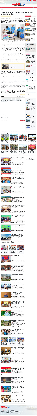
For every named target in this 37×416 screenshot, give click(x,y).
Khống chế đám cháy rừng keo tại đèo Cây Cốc (17, 275)
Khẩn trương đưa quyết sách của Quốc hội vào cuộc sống (17, 293)
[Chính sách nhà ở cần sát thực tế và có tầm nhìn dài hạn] (6, 398)
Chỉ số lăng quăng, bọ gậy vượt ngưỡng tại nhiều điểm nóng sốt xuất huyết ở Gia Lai (5, 141)
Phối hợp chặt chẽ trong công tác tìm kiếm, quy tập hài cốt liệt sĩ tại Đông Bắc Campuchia (17, 216)
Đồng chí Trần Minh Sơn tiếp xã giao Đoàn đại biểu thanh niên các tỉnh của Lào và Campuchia (17, 206)
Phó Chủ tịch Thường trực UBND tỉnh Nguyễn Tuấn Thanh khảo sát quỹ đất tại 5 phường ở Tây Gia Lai (21, 343)
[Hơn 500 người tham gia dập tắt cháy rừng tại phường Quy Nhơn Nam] (27, 34)
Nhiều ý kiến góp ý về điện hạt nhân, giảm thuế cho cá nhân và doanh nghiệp (17, 348)
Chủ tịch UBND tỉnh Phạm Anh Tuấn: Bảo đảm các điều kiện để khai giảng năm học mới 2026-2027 (17, 302)
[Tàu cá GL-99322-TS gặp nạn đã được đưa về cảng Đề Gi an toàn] (6, 380)
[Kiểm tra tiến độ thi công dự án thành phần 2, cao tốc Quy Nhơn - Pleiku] (6, 313)
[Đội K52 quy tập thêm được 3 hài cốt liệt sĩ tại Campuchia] (4, 339)
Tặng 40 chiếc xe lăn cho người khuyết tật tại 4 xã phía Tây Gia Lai (31, 50)
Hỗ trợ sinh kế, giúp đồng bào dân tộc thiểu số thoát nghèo (33, 61)
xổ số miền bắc (30, 158)
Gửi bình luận (22, 120)
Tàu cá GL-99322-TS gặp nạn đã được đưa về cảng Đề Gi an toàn (17, 378)
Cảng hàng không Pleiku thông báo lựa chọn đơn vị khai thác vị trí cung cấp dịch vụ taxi (31, 121)
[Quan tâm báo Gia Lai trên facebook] (27, 0)
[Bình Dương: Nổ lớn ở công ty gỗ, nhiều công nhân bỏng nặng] (5, 66)
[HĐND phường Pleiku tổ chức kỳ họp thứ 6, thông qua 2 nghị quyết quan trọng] (6, 258)
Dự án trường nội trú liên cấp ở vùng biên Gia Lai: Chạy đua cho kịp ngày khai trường (30, 30)
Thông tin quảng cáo (31, 100)
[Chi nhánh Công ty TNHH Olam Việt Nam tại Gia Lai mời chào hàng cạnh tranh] (28, 115)
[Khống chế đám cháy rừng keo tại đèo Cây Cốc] (6, 277)
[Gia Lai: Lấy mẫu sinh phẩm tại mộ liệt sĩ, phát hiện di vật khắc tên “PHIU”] (5, 147)
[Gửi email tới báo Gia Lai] (31, 0)
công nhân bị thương (3, 101)
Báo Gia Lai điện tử (18, 4)
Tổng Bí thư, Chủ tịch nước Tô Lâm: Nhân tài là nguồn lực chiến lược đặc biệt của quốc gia (17, 284)
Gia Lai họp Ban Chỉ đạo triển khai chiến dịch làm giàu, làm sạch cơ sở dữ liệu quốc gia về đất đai (17, 158)
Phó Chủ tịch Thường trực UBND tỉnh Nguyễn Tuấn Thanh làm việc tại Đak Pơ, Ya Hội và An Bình (13, 343)
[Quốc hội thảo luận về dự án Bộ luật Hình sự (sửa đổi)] (6, 332)
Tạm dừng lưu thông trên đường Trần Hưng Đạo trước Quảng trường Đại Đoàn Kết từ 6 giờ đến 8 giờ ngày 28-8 (30, 20)
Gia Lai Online (6, 407)
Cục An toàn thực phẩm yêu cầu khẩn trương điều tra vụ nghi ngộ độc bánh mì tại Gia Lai (30, 40)
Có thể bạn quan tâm (6, 133)
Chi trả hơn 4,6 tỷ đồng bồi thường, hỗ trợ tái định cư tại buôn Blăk (17, 387)
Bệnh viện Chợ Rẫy (3, 100)
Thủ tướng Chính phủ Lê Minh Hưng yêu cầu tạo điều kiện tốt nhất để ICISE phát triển (17, 266)
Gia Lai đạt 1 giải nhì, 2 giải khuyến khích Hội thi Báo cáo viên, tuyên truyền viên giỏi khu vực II (30, 72)
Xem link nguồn (22, 94)
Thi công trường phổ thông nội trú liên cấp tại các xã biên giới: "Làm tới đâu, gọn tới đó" (14, 141)
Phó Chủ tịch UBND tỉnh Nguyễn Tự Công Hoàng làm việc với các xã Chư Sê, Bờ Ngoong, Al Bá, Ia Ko (31, 56)
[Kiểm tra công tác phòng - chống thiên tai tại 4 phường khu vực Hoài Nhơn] (6, 180)
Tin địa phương (30, 44)
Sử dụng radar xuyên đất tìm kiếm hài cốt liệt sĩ (17, 321)
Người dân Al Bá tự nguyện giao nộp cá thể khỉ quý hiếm (33, 66)
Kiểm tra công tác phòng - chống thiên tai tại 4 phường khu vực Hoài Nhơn (17, 178)
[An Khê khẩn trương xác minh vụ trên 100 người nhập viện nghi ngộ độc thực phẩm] (4, 247)
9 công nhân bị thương (10, 100)
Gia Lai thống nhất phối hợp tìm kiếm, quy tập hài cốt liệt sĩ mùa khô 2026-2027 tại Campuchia (17, 227)
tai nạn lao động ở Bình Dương (17, 100)
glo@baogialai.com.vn (4, 410)
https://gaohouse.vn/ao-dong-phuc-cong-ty (30, 159)
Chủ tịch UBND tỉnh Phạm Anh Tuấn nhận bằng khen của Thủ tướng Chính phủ (30, 25)
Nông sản (27, 79)
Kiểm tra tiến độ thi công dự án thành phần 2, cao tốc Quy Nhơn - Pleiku (17, 311)
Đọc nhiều (28, 16)
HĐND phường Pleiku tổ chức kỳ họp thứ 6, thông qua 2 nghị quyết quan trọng (17, 256)
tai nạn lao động (5, 90)
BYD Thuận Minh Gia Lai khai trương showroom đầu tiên (30, 127)
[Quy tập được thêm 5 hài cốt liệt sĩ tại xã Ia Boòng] (20, 247)
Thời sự (12, 171)
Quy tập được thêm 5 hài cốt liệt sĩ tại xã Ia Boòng (21, 251)
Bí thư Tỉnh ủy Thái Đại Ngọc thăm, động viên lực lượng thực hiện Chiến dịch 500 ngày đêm (23, 141)
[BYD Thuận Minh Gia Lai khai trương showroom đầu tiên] (28, 126)
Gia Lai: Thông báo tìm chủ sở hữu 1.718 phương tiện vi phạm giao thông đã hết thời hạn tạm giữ (30, 109)
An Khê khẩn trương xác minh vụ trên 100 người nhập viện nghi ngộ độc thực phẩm (4, 251)
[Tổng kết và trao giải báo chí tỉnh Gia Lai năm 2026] (32, 137)
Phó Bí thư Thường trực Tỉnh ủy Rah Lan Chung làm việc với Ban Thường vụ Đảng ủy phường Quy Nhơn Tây (13, 251)
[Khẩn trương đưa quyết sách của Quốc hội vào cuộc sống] (6, 295)
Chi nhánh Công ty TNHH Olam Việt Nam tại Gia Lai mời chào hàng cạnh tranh (31, 116)
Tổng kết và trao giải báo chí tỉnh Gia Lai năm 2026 (32, 141)
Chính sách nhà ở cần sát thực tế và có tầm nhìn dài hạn (17, 396)
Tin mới (33, 16)
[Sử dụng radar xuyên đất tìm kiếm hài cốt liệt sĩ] (6, 323)
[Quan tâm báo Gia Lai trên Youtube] (30, 0)
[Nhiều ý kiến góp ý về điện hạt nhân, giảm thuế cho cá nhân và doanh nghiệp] (6, 350)
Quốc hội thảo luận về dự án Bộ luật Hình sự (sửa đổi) (17, 330)
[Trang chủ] (1, 7)
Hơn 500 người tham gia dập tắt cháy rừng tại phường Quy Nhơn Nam (30, 35)
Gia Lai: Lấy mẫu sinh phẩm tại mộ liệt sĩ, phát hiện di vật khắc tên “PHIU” (5, 151)
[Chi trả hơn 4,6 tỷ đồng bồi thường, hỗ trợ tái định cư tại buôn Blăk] (6, 389)
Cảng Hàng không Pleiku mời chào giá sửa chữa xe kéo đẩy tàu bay (31, 104)
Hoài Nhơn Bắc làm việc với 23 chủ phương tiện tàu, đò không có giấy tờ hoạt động (17, 358)
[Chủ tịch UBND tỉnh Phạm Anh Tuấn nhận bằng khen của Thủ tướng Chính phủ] (27, 24)
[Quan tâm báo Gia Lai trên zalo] (29, 0)
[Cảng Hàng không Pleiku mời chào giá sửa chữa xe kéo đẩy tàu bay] (28, 103)
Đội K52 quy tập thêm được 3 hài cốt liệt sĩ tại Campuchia (4, 343)
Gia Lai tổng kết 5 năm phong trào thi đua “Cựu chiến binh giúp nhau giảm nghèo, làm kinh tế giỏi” (17, 169)
